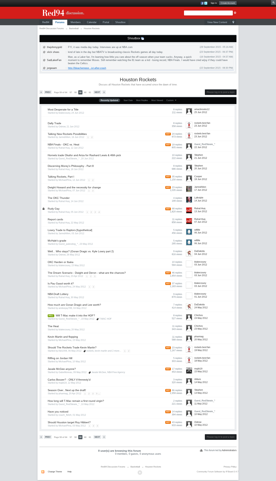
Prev (48, 92)
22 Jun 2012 (200, 147)
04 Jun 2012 (200, 254)
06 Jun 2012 (200, 232)
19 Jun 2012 (200, 179)
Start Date (128, 100)
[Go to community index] (67, 12)
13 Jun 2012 (200, 211)
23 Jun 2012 (200, 126)
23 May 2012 (201, 329)
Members (76, 22)
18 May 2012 (201, 360)
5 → (98, 394)
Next (97, 92)
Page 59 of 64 (60, 92)
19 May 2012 (201, 350)
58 (75, 92)
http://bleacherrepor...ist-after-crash (87, 68)
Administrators (229, 450)
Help (69, 471)
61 (90, 92)
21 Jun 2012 (200, 158)
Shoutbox (120, 22)
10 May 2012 (201, 414)
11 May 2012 (200, 403)
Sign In (214, 3)
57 (71, 92)
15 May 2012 (201, 371)
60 (85, 92)
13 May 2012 (201, 393)
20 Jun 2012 (200, 168)
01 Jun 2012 (200, 297)
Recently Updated (109, 100)
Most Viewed (157, 100)
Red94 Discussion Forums (113, 467)
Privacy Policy (230, 467)
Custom (170, 100)
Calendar (92, 22)
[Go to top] (140, 472)
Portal (106, 22)
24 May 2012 (201, 307)
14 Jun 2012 (200, 200)
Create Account (228, 3)
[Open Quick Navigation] (233, 22)
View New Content (217, 22)
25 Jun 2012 (200, 112)
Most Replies (142, 100)
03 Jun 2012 (200, 264)
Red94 (45, 22)
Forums (59, 22)
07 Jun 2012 (200, 222)
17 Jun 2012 (200, 190)
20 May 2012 (201, 339)
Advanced (235, 12)
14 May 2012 (201, 382)
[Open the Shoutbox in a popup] (142, 38)
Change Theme (55, 471)
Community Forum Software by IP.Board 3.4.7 (217, 471)
